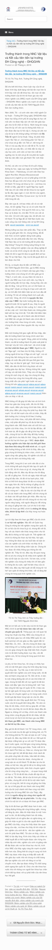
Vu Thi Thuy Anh (25, 908)
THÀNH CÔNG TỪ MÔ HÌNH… (26, 932)
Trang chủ (10, 40)
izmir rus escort (32, 224)
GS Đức (34, 889)
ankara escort (24, 390)
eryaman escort (11, 390)
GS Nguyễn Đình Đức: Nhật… (26, 922)
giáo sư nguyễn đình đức (19, 889)
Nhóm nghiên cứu (21, 891)
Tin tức (16, 886)
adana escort (23, 384)
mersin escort (16, 387)
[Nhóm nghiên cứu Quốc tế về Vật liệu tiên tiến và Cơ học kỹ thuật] (26, 9)
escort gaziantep (17, 224)
